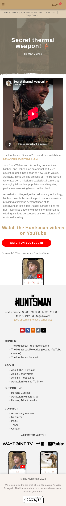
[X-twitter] (43, 330)
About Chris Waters (22, 374)
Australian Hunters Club (24, 396)
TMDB (15, 424)
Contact (15, 428)
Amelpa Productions (22, 377)
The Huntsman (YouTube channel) (30, 345)
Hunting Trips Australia (24, 400)
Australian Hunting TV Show (27, 381)
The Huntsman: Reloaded (26, 349)
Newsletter (17, 417)
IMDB (14, 421)
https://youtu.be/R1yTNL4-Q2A (20, 159)
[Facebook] (27, 330)
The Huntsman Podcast (24, 357)
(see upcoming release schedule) (33, 319)
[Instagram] (33, 330)
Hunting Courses (20, 392)
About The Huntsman (23, 370)
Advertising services (22, 413)
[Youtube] (22, 330)
